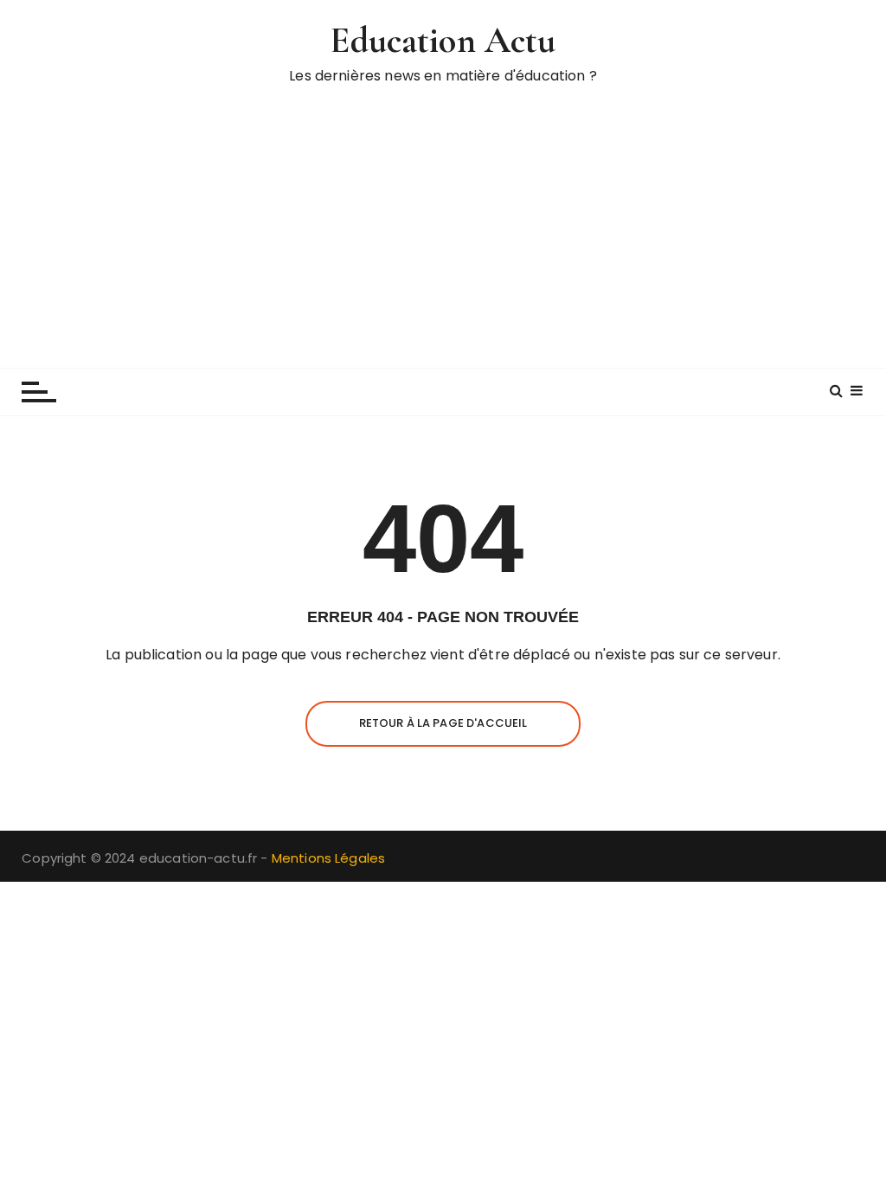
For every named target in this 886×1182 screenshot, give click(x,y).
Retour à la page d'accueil (443, 723)
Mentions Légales (328, 858)
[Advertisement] (443, 221)
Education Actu (442, 40)
